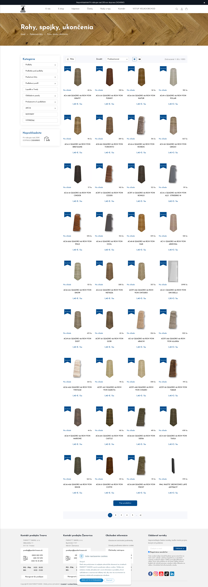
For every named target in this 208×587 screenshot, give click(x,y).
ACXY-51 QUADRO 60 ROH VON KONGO (141, 194)
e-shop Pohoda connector (77, 584)
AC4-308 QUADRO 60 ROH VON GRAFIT (77, 97)
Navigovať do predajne (34, 577)
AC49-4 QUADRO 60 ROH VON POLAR (173, 97)
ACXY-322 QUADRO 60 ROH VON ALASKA (173, 340)
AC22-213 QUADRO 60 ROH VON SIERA (141, 437)
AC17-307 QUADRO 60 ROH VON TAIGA (173, 437)
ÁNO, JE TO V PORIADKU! (91, 580)
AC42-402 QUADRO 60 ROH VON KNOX (77, 486)
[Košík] (186, 9)
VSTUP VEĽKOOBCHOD (144, 9)
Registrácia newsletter (159, 552)
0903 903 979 (37, 555)
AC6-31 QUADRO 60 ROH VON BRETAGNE (77, 145)
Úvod (23, 34)
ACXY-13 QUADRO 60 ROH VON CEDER (109, 194)
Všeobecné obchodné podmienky (120, 540)
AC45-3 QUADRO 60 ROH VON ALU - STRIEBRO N (173, 194)
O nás (47, 9)
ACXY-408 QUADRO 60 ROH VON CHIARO (141, 388)
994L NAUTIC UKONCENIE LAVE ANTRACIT (173, 486)
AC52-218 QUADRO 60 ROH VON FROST (141, 486)
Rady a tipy (105, 9)
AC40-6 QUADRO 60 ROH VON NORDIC (141, 145)
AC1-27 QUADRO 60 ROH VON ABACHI (141, 340)
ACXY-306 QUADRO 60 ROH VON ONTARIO (141, 291)
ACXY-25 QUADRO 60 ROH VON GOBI (109, 340)
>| (140, 515)
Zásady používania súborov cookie (121, 545)
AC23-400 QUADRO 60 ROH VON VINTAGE (77, 388)
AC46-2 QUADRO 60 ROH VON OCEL (109, 243)
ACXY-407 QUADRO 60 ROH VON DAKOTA (109, 388)
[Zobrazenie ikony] (134, 59)
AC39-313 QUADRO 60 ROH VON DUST (77, 340)
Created (63, 584)
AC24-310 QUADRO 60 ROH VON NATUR (141, 97)
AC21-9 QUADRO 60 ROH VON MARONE (77, 437)
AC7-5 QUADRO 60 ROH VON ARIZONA (173, 243)
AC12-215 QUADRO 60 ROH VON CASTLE (109, 437)
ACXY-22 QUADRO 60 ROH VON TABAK (173, 388)
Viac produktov (125, 503)
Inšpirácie (76, 9)
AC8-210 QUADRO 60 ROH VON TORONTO (109, 145)
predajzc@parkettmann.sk (76, 550)
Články (90, 9)
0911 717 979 (38, 558)
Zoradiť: (99, 59)
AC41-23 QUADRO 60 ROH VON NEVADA (109, 291)
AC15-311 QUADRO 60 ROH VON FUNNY (109, 97)
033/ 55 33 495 (37, 561)
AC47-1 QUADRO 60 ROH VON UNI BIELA (173, 291)
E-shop (61, 9)
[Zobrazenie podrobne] (140, 59)
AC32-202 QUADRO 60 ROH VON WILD (77, 243)
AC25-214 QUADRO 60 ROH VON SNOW (77, 291)
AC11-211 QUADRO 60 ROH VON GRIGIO (173, 145)
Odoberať (179, 548)
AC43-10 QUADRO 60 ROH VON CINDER (77, 194)
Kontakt (121, 9)
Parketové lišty (36, 34)
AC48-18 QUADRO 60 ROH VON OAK (141, 243)
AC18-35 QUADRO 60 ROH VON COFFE (109, 486)
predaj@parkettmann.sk (32, 550)
